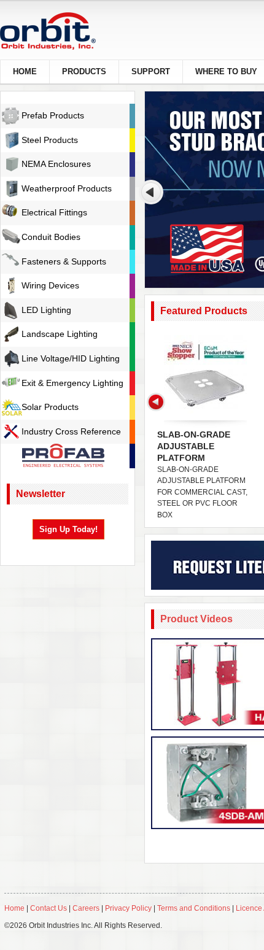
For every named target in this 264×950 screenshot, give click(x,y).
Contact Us (48, 908)
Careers (86, 908)
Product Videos (196, 619)
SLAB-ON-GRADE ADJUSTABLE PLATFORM (193, 446)
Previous (151, 192)
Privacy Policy (128, 908)
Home (14, 908)
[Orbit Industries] (58, 31)
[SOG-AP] (205, 376)
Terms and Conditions (193, 908)
